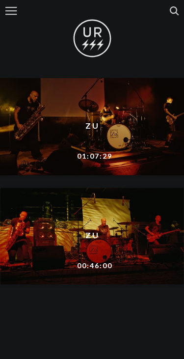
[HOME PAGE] (92, 39)
